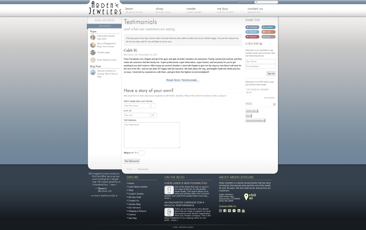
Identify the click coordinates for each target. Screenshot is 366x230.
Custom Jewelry (136, 193)
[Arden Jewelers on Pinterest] (230, 211)
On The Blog (174, 177)
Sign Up (271, 73)
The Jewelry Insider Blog (257, 91)
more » (113, 184)
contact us (255, 10)
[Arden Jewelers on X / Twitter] (234, 211)
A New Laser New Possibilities (185, 183)
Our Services (134, 207)
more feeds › (270, 98)
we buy (225, 10)
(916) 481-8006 (105, 20)
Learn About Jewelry (137, 186)
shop (163, 10)
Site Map (132, 218)
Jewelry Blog (134, 204)
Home (131, 183)
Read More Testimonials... (182, 80)
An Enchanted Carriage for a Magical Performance (184, 204)
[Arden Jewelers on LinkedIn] (239, 211)
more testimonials (104, 195)
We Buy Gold (134, 197)
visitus (252, 196)
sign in (240, 2)
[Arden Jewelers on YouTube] (244, 211)
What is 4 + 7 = (131, 152)
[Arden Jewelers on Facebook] (225, 211)
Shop (130, 190)
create (194, 10)
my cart (248, 2)
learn (134, 10)
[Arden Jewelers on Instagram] (221, 211)
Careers (132, 214)
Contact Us (133, 200)
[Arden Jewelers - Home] (104, 7)
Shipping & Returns (137, 211)
